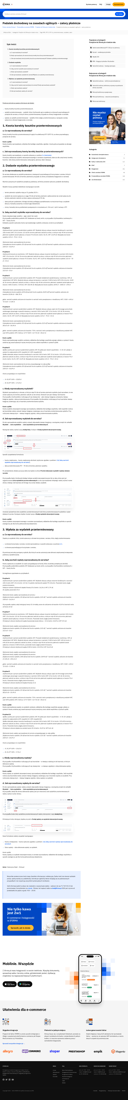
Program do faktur (67, 1074)
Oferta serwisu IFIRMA (98, 172)
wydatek (66, 32)
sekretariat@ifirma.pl (119, 1072)
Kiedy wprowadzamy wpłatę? (19, 88)
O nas (54, 1070)
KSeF (93, 165)
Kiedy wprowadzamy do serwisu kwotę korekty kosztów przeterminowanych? (32, 55)
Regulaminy (102, 1091)
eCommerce (65, 1078)
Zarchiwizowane (96, 179)
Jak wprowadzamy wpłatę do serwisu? (21, 91)
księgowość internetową (10, 1073)
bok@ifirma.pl (87, 1072)
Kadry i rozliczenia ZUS (98, 162)
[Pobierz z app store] (10, 984)
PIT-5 (47, 32)
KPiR (44, 32)
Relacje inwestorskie (114, 1091)
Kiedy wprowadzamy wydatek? (19, 72)
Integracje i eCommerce (99, 158)
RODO (63, 1083)
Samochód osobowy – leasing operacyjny (104, 66)
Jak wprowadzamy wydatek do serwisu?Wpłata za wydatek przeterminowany (32, 75)
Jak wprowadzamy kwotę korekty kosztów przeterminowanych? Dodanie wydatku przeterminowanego (39, 58)
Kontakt (55, 1076)
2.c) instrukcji (46, 155)
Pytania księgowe (67, 1076)
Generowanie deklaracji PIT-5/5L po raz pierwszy (106, 48)
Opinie (55, 1074)
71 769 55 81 (102, 1074)
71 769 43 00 (117, 1074)
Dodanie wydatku (15, 62)
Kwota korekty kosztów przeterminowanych (24, 49)
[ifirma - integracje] (8, 1051)
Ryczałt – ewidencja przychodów (102, 52)
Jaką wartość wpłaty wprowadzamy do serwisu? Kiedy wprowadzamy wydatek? (33, 85)
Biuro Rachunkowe (105, 10)
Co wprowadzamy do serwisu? (19, 52)
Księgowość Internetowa (69, 1072)
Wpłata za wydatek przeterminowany (22, 79)
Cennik (95, 1091)
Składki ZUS (96, 57)
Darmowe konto (118, 4)
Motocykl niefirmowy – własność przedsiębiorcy (106, 97)
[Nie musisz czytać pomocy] (107, 126)
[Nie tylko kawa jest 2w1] (42, 919)
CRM (63, 1081)
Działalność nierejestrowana (100, 154)
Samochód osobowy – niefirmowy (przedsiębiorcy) (106, 81)
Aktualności (56, 1072)
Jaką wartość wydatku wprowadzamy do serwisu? (25, 69)
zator (70, 32)
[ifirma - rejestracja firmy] (31, 1051)
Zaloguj (108, 4)
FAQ (100, 4)
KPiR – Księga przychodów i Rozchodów (103, 61)
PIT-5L (51, 32)
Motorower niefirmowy (99, 101)
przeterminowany (58, 32)
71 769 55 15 (84, 1074)
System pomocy (91, 4)
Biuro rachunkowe (24, 1072)
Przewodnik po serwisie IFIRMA (101, 176)
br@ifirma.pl (101, 1072)
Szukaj (120, 14)
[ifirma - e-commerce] (98, 1051)
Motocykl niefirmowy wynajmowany (102, 92)
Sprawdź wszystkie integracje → (14, 1043)
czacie (30, 888)
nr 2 (60, 544)
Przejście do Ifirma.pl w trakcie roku (28, 32)
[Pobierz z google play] (24, 984)
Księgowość (95, 169)
